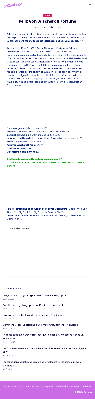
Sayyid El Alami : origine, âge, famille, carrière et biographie (34, 295)
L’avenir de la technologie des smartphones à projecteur (33, 315)
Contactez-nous (32, 386)
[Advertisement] (47, 108)
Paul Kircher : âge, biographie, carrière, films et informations (35, 305)
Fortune (47, 16)
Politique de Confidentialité (55, 386)
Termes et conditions (80, 386)
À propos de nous (12, 386)
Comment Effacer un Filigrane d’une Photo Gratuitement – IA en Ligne (40, 324)
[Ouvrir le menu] (89, 5)
